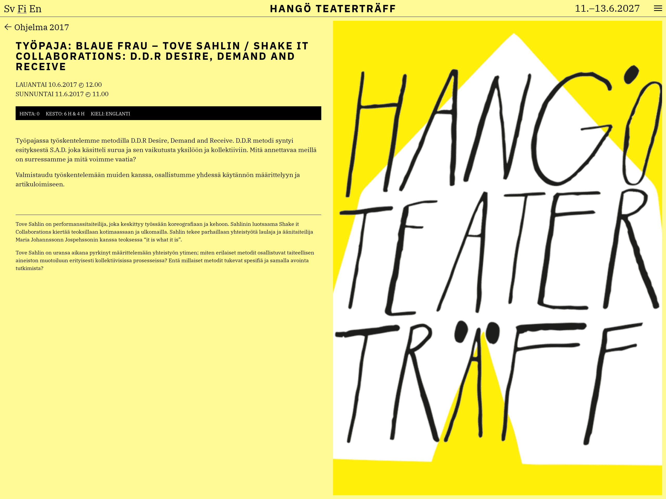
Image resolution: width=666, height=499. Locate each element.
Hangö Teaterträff (333, 8)
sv (9, 8)
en (35, 8)
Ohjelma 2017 (41, 27)
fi (22, 8)
